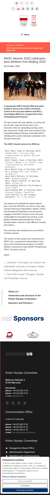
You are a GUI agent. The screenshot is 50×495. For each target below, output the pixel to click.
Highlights (19, 45)
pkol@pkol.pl (17, 396)
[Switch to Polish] (18, 9)
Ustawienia (25, 486)
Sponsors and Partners (20, 303)
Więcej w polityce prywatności (14, 476)
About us (13, 291)
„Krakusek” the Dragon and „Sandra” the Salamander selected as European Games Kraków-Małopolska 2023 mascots (24, 266)
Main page (10, 45)
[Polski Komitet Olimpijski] (28, 21)
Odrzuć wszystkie (25, 481)
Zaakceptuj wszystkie (25, 490)
